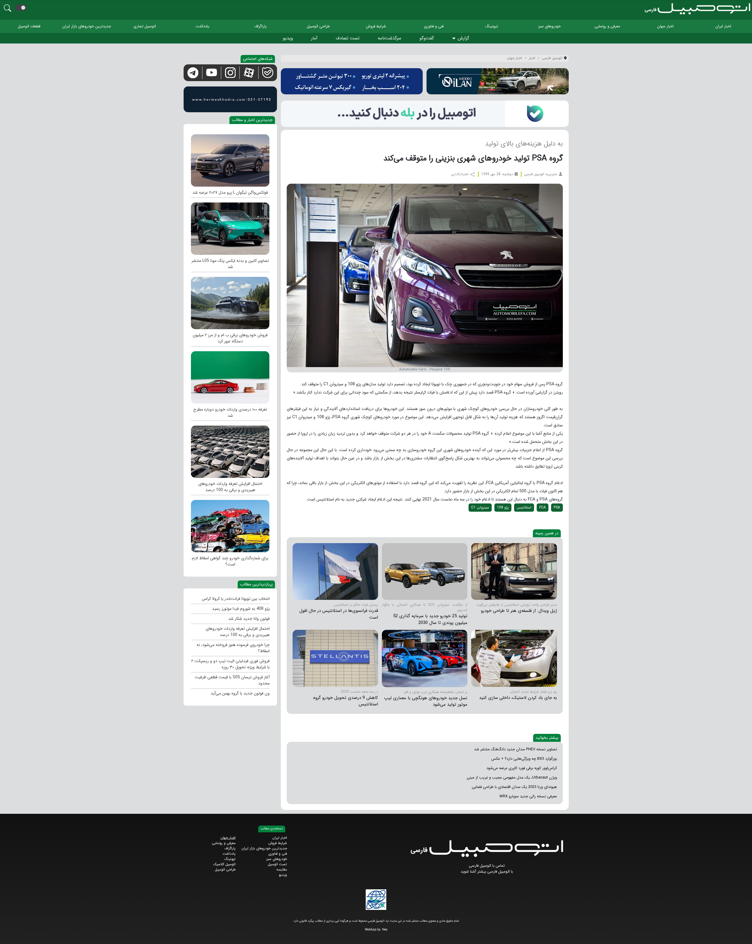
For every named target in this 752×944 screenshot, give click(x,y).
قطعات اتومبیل (29, 26)
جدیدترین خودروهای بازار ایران (86, 26)
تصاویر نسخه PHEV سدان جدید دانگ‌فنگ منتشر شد (515, 749)
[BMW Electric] (230, 301)
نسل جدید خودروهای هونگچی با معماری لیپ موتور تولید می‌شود (425, 701)
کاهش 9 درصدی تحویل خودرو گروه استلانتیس (345, 701)
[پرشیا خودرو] (352, 81)
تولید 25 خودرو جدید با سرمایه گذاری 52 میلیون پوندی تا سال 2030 (430, 619)
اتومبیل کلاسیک (224, 864)
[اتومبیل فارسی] (425, 114)
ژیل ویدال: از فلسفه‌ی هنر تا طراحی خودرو (519, 610)
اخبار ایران (723, 26)
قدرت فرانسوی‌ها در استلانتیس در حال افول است (338, 614)
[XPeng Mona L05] (230, 227)
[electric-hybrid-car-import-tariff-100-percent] (230, 450)
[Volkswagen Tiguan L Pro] (230, 159)
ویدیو (288, 38)
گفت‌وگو (426, 38)
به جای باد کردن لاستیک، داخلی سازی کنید (518, 697)
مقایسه (281, 869)
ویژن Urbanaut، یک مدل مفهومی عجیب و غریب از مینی (512, 777)
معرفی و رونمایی (607, 26)
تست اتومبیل (277, 864)
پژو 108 (503, 507)
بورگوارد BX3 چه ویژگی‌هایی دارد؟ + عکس (524, 759)
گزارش (463, 38)
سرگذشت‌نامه (389, 38)
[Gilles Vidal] (514, 571)
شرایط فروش (376, 26)
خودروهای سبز (549, 26)
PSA (557, 507)
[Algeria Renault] (514, 658)
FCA (542, 507)
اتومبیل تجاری (144, 26)
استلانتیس (524, 507)
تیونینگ (491, 26)
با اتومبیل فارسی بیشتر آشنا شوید (487, 871)
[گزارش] (455, 38)
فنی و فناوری (434, 26)
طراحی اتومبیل (318, 26)
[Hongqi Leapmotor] (424, 658)
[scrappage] (230, 524)
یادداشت (202, 26)
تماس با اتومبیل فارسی (487, 866)
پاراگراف (260, 26)
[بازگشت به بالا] (9, 934)
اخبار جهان (665, 26)
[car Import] (230, 376)
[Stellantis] (424, 571)
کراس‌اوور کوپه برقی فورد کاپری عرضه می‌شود (521, 768)
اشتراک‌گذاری (460, 174)
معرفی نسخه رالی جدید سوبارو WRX (528, 796)
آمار (314, 38)
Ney (384, 930)
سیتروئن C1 (480, 507)
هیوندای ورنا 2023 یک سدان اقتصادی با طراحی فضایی (514, 787)
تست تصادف (348, 38)
